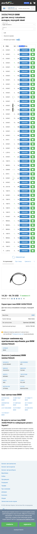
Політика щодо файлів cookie (25, 519)
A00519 (5, 375)
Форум (3, 498)
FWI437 (8, 216)
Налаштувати (18, 530)
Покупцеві (4, 482)
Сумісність (28, 261)
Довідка (4, 492)
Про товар (18, 261)
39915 (7, 139)
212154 (24, 387)
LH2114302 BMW (6, 408)
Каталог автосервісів (8, 467)
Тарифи (3, 485)
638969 (8, 169)
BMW (33, 315)
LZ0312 (8, 152)
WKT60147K (6, 387)
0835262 (6, 369)
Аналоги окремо (9, 36)
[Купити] (32, 50)
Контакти (4, 495)
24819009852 (24, 363)
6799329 (5, 349)
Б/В (5, 33)
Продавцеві (5, 479)
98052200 (8, 165)
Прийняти (9, 524)
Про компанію (5, 489)
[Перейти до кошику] (34, 3)
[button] (27, 3)
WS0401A (7, 363)
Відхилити (27, 524)
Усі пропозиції (7, 261)
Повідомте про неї (17, 334)
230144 (8, 186)
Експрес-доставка (9, 39)
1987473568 (9, 161)
